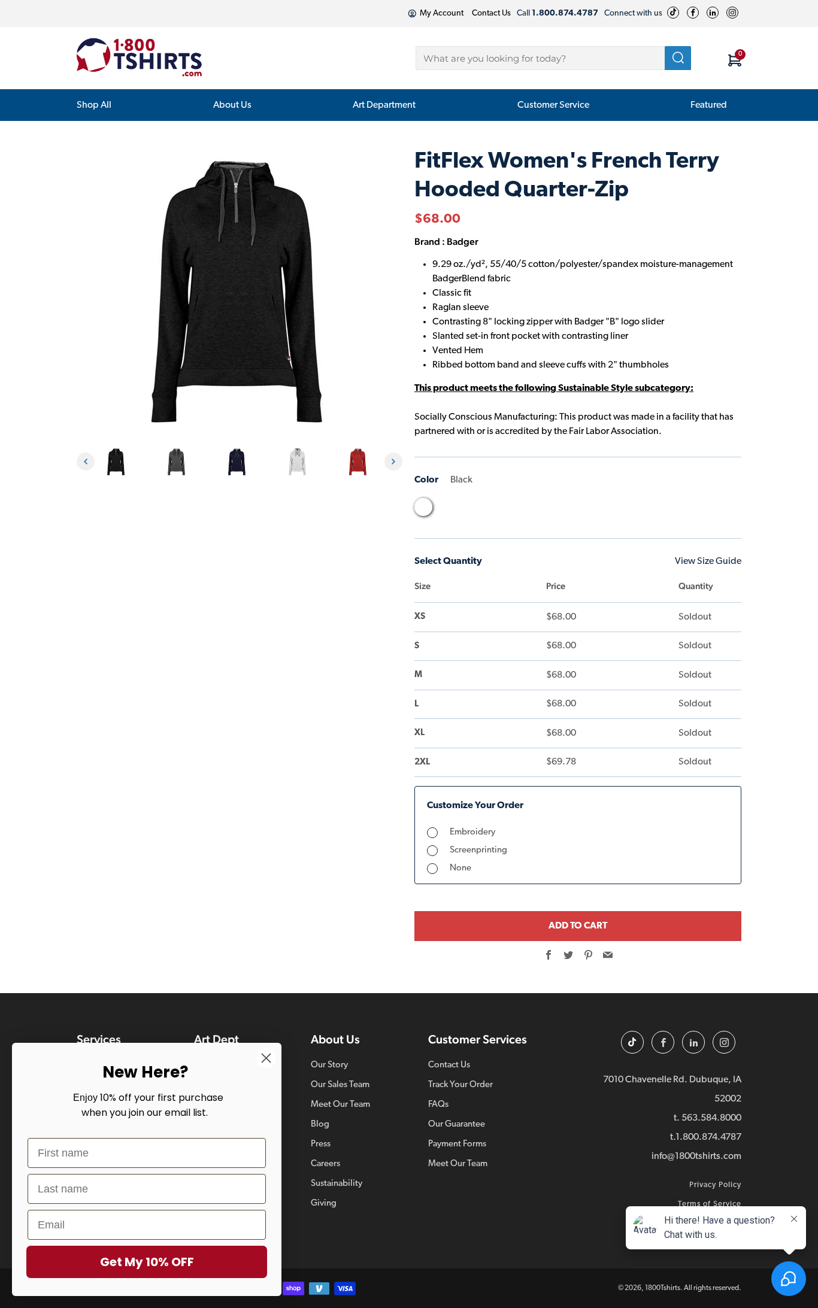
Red (514, 510)
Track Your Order (460, 1085)
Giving (324, 1203)
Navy (469, 510)
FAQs (438, 1104)
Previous (86, 462)
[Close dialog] (266, 1058)
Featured (708, 105)
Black (423, 507)
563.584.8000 (711, 1118)
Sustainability (336, 1183)
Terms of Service (709, 1204)
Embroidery (472, 832)
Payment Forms (457, 1144)
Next (393, 462)
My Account (441, 13)
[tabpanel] (119, 462)
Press (321, 1144)
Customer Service (553, 105)
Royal (537, 510)
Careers (325, 1164)
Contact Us (491, 13)
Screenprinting (478, 850)
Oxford (492, 510)
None (460, 868)
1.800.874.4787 (708, 1137)
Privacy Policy (715, 1185)
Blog (320, 1124)
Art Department (384, 105)
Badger (462, 241)
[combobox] (553, 58)
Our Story (329, 1065)
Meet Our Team (340, 1104)
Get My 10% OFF (147, 1262)
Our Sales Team (340, 1085)
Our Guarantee (456, 1124)
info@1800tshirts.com (696, 1156)
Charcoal (446, 510)
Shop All (94, 105)
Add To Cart (578, 926)
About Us (232, 105)
